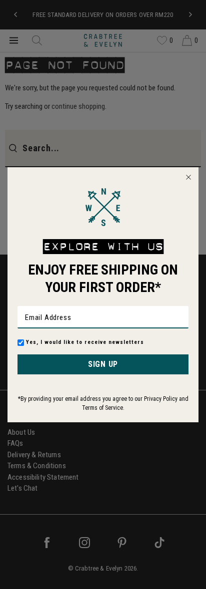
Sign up (103, 364)
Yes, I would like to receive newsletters (85, 342)
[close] (189, 177)
